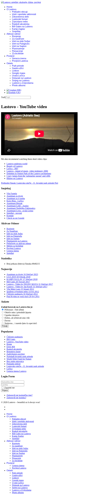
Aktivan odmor (13, 34)
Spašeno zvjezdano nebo (23, 291)
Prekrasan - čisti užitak (14, 310)
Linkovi (15, 71)
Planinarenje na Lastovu (17, 241)
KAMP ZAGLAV (22, 279)
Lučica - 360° (12, 168)
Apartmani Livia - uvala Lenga (20, 211)
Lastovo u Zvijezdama (22, 83)
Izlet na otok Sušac (21, 41)
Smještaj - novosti (14, 213)
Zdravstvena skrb (20, 17)
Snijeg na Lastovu (21, 80)
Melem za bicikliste (15, 246)
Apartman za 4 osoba (16, 198)
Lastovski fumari (20, 19)
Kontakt (10, 215)
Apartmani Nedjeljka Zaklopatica (21, 208)
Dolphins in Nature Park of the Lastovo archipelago (29, 173)
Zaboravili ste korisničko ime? (20, 395)
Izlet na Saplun (19, 46)
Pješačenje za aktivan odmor (19, 243)
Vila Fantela (12, 193)
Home (9, 7)
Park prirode (18, 66)
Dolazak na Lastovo (21, 78)
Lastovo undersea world (17, 164)
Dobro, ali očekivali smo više (17, 318)
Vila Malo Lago (20, 289)
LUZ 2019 (18, 277)
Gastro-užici (18, 68)
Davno (7, 320)
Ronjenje (16, 36)
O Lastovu (11, 9)
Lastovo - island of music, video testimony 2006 (27, 171)
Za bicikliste (18, 53)
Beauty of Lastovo (15, 166)
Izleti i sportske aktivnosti (24, 14)
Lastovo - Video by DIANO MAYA (30, 284)
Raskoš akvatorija (20, 24)
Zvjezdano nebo (20, 21)
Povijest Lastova (20, 61)
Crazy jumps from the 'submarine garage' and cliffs (28, 176)
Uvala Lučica (18, 75)
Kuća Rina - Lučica (15, 201)
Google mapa (18, 73)
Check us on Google (15, 218)
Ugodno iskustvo (11, 315)
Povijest (10, 56)
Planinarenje (18, 48)
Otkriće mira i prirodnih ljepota (17, 312)
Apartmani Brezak (14, 203)
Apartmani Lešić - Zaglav (18, 206)
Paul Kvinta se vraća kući (23, 296)
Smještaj (16, 31)
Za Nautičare (12, 231)
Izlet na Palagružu (21, 44)
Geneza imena (19, 58)
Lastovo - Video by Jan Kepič (27, 286)
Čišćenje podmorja (22, 294)
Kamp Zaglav (18, 29)
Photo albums (18, 85)
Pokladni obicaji (20, 12)
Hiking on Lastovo (15, 178)
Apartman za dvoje (15, 196)
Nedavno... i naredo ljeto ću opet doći (20, 323)
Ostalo (10, 63)
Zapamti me (9, 388)
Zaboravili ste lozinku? (16, 397)
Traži (3, 97)
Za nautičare (18, 39)
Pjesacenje (17, 51)
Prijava (5, 390)
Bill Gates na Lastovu (22, 26)
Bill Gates (18, 282)
